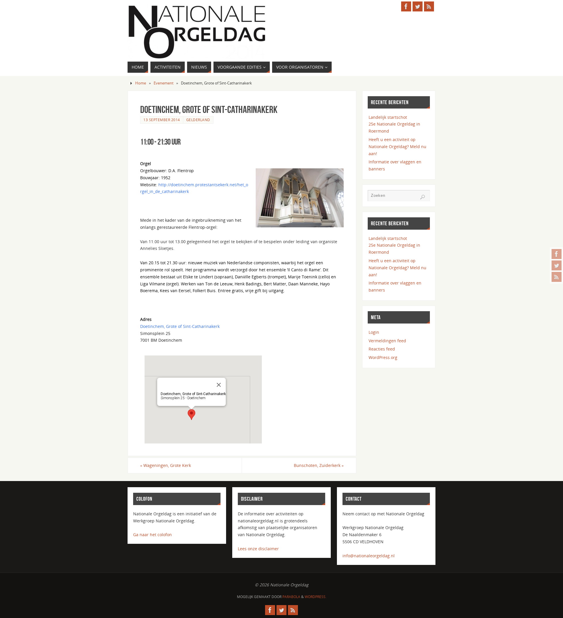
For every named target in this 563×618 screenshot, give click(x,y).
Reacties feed (382, 349)
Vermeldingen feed (387, 340)
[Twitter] (557, 265)
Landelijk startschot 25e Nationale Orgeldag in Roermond (394, 124)
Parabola (291, 596)
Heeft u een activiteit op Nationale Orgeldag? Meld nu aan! (397, 146)
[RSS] (557, 277)
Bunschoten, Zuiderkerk (319, 465)
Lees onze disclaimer (258, 548)
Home (140, 83)
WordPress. (315, 596)
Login (374, 332)
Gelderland (198, 119)
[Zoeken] (422, 197)
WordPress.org (383, 357)
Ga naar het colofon (152, 534)
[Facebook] (557, 254)
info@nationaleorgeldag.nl (368, 555)
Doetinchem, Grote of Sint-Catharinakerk (180, 326)
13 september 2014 (161, 119)
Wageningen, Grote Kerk (165, 465)
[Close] (219, 385)
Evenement (164, 83)
